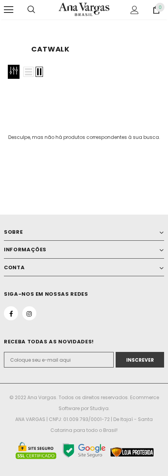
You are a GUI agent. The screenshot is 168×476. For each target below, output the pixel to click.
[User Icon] (134, 10)
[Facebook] (11, 313)
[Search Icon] (31, 10)
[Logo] (84, 9)
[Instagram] (29, 313)
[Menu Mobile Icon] (8, 9)
